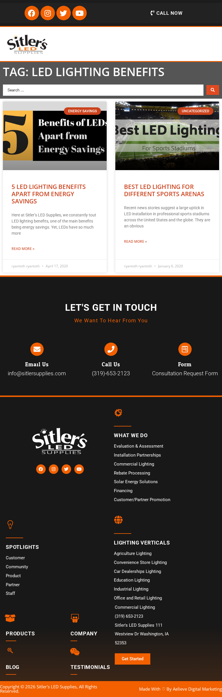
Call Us (111, 364)
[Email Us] (37, 349)
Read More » (23, 248)
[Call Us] (111, 349)
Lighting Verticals (142, 543)
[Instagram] (47, 13)
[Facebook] (32, 13)
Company (84, 633)
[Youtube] (79, 13)
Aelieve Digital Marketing (197, 689)
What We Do (131, 435)
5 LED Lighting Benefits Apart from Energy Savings (49, 194)
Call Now (169, 13)
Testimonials (90, 667)
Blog (12, 667)
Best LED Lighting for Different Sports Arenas (164, 190)
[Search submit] (212, 90)
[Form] (185, 349)
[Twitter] (63, 13)
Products (20, 633)
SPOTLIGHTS (22, 547)
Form (185, 364)
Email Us (37, 364)
